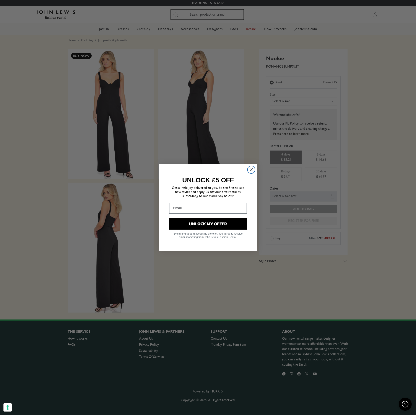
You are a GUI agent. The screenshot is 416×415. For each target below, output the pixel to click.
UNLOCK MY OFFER (208, 223)
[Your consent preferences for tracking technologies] (7, 407)
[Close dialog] (251, 169)
